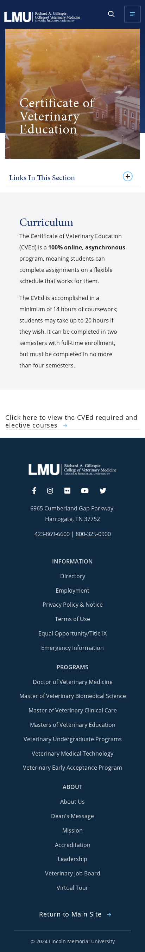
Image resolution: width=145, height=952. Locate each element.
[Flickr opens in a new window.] (71, 491)
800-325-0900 (93, 534)
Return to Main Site (70, 914)
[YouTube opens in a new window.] (89, 491)
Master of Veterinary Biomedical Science (72, 696)
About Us (72, 802)
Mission (72, 830)
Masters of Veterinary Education (72, 725)
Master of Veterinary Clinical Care (73, 710)
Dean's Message (72, 816)
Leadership (72, 859)
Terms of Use (72, 619)
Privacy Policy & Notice (73, 604)
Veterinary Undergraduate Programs (73, 739)
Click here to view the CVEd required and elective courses (71, 421)
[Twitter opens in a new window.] (107, 491)
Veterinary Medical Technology (72, 753)
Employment (72, 590)
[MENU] (132, 14)
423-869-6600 (52, 534)
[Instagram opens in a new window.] (54, 491)
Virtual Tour (72, 888)
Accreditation (72, 845)
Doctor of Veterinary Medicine (73, 682)
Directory (72, 576)
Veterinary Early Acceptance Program (72, 767)
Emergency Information (72, 648)
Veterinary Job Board (72, 873)
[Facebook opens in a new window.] (37, 491)
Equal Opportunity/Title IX (72, 633)
